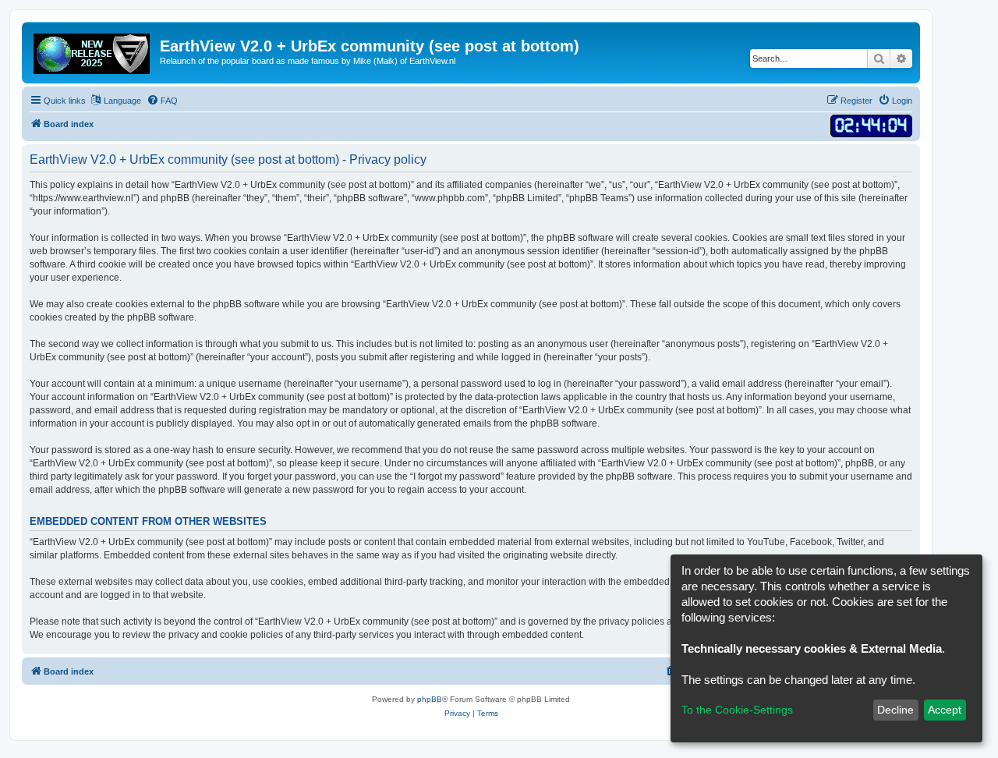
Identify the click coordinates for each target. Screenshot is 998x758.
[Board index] (93, 51)
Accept (944, 709)
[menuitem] (162, 100)
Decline (895, 709)
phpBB (429, 699)
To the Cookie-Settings (737, 709)
